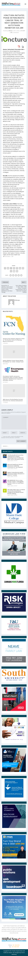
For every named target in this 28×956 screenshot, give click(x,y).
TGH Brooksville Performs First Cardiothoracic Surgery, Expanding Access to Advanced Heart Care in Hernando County (15, 457)
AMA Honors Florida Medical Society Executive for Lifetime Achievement (13, 400)
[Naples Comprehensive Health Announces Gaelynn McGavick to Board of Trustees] (5, 473)
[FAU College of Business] (14, 625)
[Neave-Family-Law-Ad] (14, 650)
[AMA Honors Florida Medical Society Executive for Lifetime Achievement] (14, 390)
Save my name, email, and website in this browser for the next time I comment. (12, 437)
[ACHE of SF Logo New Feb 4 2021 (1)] (14, 788)
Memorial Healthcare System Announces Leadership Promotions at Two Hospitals (15, 466)
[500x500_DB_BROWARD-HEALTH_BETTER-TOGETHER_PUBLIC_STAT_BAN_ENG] (14, 907)
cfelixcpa (10, 30)
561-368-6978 (15, 946)
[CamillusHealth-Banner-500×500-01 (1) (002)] (14, 729)
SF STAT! (23, 30)
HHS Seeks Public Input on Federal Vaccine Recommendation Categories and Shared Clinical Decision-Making (16, 491)
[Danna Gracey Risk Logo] (14, 602)
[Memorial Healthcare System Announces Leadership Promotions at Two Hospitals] (5, 465)
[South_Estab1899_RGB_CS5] (14, 674)
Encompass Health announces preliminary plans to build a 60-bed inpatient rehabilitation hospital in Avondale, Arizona (13, 378)
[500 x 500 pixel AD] (14, 544)
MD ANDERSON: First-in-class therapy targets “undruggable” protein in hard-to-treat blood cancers (15, 482)
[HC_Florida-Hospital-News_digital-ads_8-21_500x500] (14, 699)
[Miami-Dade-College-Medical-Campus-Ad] (14, 513)
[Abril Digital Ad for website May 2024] (14, 816)
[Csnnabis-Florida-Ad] (14, 574)
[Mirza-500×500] (14, 760)
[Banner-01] (14, 846)
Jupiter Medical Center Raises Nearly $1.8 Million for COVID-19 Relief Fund (13, 361)
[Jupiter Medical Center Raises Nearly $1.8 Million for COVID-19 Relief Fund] (14, 351)
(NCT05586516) (21, 93)
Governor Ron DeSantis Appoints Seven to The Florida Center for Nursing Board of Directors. (14, 340)
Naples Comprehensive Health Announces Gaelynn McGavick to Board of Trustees (15, 474)
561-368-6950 (16, 945)
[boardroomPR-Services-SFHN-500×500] (14, 877)
